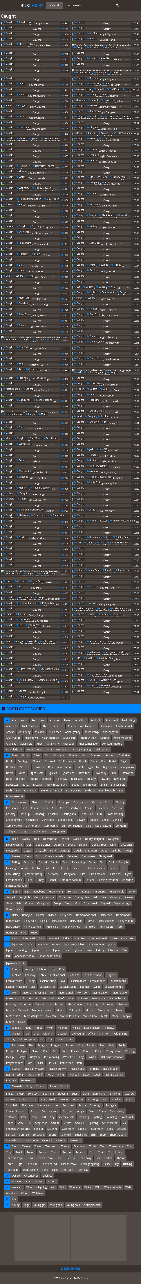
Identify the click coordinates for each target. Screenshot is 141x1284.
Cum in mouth (39, 808)
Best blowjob (107, 790)
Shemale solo (66, 1117)
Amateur (54, 720)
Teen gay (82, 1169)
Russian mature (34, 1068)
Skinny (64, 1086)
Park (91, 394)
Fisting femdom (108, 880)
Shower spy (24, 231)
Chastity (53, 814)
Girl (95, 897)
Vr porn (52, 1181)
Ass (43, 720)
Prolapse (22, 1051)
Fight (128, 874)
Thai (129, 1146)
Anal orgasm (110, 732)
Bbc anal (24, 767)
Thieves (93, 149)
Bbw (14, 755)
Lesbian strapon (92, 975)
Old (78, 657)
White (87, 1187)
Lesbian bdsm (78, 981)
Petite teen (66, 1063)
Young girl (39, 1205)
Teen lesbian (115, 1152)
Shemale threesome (18, 1128)
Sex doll (38, 1128)
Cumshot (117, 808)
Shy (20, 625)
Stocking (23, 537)
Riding (60, 1074)
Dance (77, 839)
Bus (7, 275)
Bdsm (79, 133)
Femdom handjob (71, 880)
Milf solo (83, 998)
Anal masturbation (58, 749)
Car (78, 286)
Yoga (27, 1205)
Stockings (93, 1099)
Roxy (86, 1074)
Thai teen (67, 1169)
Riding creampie (114, 1074)
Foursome (52, 874)
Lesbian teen (97, 981)
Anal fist (59, 726)
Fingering (127, 880)
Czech (63, 808)
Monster (23, 487)
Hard (23, 932)
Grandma (100, 891)
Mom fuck (23, 297)
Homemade (123, 915)
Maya (126, 1016)
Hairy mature (126, 921)
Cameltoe (32, 819)
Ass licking (24, 732)
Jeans (21, 116)
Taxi (30, 1158)
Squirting (93, 1123)
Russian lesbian (15, 1074)
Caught (9, 22)
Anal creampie (30, 726)
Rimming (94, 1068)
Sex (29, 1123)
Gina (103, 897)
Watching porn (108, 679)
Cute (100, 814)
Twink (19, 1152)
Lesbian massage (16, 986)
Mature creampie (98, 465)
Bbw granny (127, 767)
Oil (42, 1039)
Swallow (129, 1093)
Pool (64, 1051)
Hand (92, 38)
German (72, 891)
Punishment (24, 242)
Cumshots (48, 819)
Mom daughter (33, 1016)
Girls (18, 903)
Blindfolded (90, 784)
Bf (105, 421)
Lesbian (9, 493)
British (113, 761)
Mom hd (93, 105)
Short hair (12, 1105)
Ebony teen (88, 856)
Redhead (94, 83)
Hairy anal (66, 915)
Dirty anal (126, 844)
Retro (50, 1074)
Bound (34, 778)
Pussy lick (34, 1057)
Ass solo (40, 732)
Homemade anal (86, 915)
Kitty (52, 969)
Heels (43, 921)
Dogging (59, 844)
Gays (9, 903)
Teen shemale (45, 1158)
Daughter (113, 839)
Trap (9, 1152)
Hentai (9, 690)
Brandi (127, 116)
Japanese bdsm (62, 950)
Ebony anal (105, 856)
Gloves (29, 903)
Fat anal (90, 880)
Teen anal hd (49, 1164)
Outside (93, 270)
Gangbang (39, 891)
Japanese (17, 944)
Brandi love (95, 116)
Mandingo (93, 1004)
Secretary (23, 325)
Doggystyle (12, 850)
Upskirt (16, 1175)
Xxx (14, 1199)
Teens (55, 1152)
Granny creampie (44, 897)
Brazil (58, 790)
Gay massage (122, 903)
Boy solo (94, 78)
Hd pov (117, 264)
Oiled (70, 1039)
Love (63, 981)
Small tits (78, 1099)
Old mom (114, 89)
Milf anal (23, 1010)
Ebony (28, 856)
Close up (24, 814)
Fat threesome (97, 868)
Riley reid (94, 127)
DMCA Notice (81, 1278)
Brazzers (39, 767)
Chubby (119, 802)
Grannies (94, 154)
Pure (91, 586)
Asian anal (112, 720)
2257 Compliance (62, 1278)
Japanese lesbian (74, 944)
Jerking (100, 950)
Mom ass (54, 339)
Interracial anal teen (122, 938)
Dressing (105, 685)
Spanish (82, 1128)
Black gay (61, 778)
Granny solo (117, 891)
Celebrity (102, 808)
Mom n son (110, 47)
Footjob (123, 862)
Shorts (67, 1123)
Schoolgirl (96, 1105)
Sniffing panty (122, 537)
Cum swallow (14, 825)
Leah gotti (94, 242)
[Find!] (116, 5)
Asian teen (55, 732)
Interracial (29, 938)
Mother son (13, 1016)
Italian (66, 938)
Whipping (41, 1187)
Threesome (116, 1146)
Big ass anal (68, 773)
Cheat (105, 819)
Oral (50, 1039)
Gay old (105, 903)
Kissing (29, 969)
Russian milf (35, 1074)
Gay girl (10, 897)
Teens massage (43, 399)
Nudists (22, 94)
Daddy (26, 839)
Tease (107, 1164)
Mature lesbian (26, 44)
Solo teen (33, 1093)
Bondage (22, 761)
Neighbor (62, 1027)
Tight (55, 1169)
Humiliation (106, 926)
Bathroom (127, 773)
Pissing (70, 1045)
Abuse (22, 138)
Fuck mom (51, 438)
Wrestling (11, 1193)
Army (107, 182)
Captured (33, 369)
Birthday (90, 790)
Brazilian (38, 784)
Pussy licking (113, 1051)
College (10, 831)
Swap (92, 1111)
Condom (120, 825)
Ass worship (91, 732)
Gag (19, 909)
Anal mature (13, 737)
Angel (40, 743)
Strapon (41, 1086)
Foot (111, 862)
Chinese (36, 802)
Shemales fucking (47, 679)
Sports (52, 1134)
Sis (20, 264)
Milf (52, 992)
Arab (34, 720)
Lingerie (111, 975)
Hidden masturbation (29, 198)
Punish (92, 292)
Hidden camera (13, 414)
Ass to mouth (88, 726)
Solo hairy (69, 1105)
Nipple (76, 1027)
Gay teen (116, 614)
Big (103, 761)
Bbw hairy (100, 773)
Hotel (120, 926)
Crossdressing (115, 814)
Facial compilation (17, 885)
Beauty (91, 778)
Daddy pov (24, 399)
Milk (22, 998)
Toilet (92, 1146)
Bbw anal (58, 755)
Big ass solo (118, 784)
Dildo (15, 839)
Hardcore (89, 926)
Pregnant (56, 1045)
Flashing (11, 868)
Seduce (93, 160)
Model (115, 1016)
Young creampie (42, 487)
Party (79, 297)
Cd (91, 814)
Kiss (61, 969)
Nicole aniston (92, 1027)
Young (79, 215)
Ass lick (72, 726)
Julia (124, 950)
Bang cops (95, 111)
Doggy (27, 850)
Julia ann (23, 377)
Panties (91, 1045)
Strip (34, 1099)
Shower (9, 204)
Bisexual (50, 761)
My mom (93, 33)
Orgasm (16, 1033)
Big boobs (93, 767)
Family (8, 105)
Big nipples (109, 767)
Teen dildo (12, 1169)
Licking (30, 981)
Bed (121, 790)
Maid (43, 414)
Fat (55, 868)
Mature (26, 992)
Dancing (65, 850)
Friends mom (40, 515)
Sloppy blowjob (42, 187)
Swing (92, 264)
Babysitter (24, 165)
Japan (30, 944)
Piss (31, 1045)
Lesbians (74, 975)
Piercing (130, 1051)
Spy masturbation (122, 133)
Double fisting (14, 844)
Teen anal (79, 1146)
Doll (29, 844)
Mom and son (12, 573)
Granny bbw (82, 897)
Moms (92, 138)
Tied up (70, 1158)
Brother (104, 416)
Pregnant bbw (14, 1063)
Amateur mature (112, 743)
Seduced (47, 1140)
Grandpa (86, 891)
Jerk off (102, 449)
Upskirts (47, 1175)
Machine (122, 1004)
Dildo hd (116, 850)
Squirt (75, 1093)
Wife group (48, 641)
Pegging (42, 1045)
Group (57, 903)
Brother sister (83, 72)
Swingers (111, 1105)
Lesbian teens (117, 981)
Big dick (52, 773)
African (10, 732)
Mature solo (119, 992)
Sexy (20, 1123)
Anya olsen (24, 314)
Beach (83, 761)
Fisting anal (69, 874)
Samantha (75, 1140)
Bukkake (124, 755)
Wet (53, 1187)
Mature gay (48, 603)
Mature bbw (90, 1016)
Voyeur (9, 226)
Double (83, 844)
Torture (67, 1152)
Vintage (16, 1181)
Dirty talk (40, 850)
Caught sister (25, 22)
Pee (102, 1045)
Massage (40, 992)
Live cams (23, 127)
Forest (65, 868)
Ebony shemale (54, 856)
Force (92, 862)
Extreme (72, 856)
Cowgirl (81, 819)
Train (101, 1152)
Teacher (80, 1152)
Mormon (25, 1004)
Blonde (36, 761)
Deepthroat (50, 839)
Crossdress (12, 808)
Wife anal (74, 1187)
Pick (112, 286)
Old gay (10, 1039)
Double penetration (85, 850)
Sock (103, 614)
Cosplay (10, 814)
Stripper (41, 597)
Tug (20, 363)
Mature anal (65, 992)
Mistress (11, 998)
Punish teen (95, 383)
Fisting (16, 862)
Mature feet (105, 1010)
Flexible (36, 868)
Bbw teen (85, 773)
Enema (16, 856)
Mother (33, 998)
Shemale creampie (74, 1111)
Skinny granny (50, 1111)
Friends (33, 641)
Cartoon (76, 808)
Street (101, 286)
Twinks (26, 1146)
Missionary (98, 998)
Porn (29, 1063)
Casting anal (69, 814)
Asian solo (26, 743)
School (23, 1099)
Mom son (82, 992)
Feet (65, 862)
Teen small (95, 399)
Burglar (123, 292)
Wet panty (23, 187)
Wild (97, 1187)
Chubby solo (25, 471)
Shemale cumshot (48, 1105)
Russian (16, 1068)
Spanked (116, 1099)
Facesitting (78, 862)
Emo (38, 856)
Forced (43, 862)
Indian (15, 938)
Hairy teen (106, 915)
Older (60, 1039)
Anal (14, 720)
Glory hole (65, 897)
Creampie (64, 802)
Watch (21, 176)
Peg (81, 1057)
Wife (7, 641)
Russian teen (110, 1068)
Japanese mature (25, 956)
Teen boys (130, 89)
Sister (79, 570)
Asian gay (106, 726)
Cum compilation (72, 825)
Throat (121, 1158)
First (123, 868)
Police (40, 1063)
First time (78, 868)
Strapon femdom (16, 1111)
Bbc (47, 755)
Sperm (34, 1111)
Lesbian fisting (47, 981)
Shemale (17, 1086)
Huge (33, 932)
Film (82, 874)
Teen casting (30, 1169)
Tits (97, 1158)
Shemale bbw (25, 679)
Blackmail (101, 72)
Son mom (94, 47)
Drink (105, 94)
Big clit (125, 761)
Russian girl (27, 1080)
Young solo (73, 1205)
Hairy (15, 915)
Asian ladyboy (14, 749)
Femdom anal (14, 880)
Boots (9, 761)
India (42, 938)
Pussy (9, 1051)
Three (9, 1164)
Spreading (39, 1134)
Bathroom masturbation (31, 509)
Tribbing (127, 1164)
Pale (54, 1051)
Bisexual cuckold (27, 603)
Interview (79, 938)
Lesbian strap (47, 986)
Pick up (52, 1063)
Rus (32, 5)
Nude (28, 1027)
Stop (30, 275)
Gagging (115, 897)
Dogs (104, 850)
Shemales (27, 1105)
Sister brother (110, 1123)
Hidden (80, 388)
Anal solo (96, 720)
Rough (97, 1074)
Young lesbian (92, 1205)
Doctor (65, 839)
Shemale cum (118, 1134)
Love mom (112, 116)
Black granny (73, 790)
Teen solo (51, 1146)
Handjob (27, 915)
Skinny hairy (117, 1111)
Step (107, 537)
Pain (45, 1051)
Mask (104, 1016)
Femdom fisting (33, 874)
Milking (59, 1004)
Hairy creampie (32, 926)
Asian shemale (50, 737)
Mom (8, 438)
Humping (23, 253)
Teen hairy (85, 1158)
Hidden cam (13, 921)
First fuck (23, 347)
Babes (75, 784)
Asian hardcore (51, 138)
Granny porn (119, 176)
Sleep (20, 1093)
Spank (129, 1099)
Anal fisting (128, 720)
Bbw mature (64, 767)
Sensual (10, 1134)
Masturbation (12, 388)
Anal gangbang (82, 749)
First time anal (97, 874)
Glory (68, 903)
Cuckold (9, 498)
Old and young (47, 573)
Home (92, 193)
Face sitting (13, 874)
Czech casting (103, 825)
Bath (9, 790)
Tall (20, 369)
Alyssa (92, 603)
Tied (102, 1146)
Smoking (115, 1093)
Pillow (37, 253)
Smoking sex (38, 226)
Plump (35, 1051)
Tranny (65, 1146)
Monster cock (43, 1004)
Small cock (127, 1117)
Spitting (97, 1117)
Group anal (90, 903)
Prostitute (69, 1057)
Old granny (120, 1033)
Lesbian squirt (67, 986)
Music (119, 1010)
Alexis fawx (31, 737)
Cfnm (108, 802)
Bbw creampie (14, 796)
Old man (48, 1033)
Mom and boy (83, 89)
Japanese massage (48, 944)
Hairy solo (30, 921)
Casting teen (57, 831)
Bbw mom (94, 537)
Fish (20, 427)
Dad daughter (119, 608)
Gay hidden (52, 198)
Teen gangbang (90, 1164)
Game (9, 909)
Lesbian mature (114, 986)
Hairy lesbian (58, 921)
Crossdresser (20, 802)
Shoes (9, 1123)
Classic (23, 831)
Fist (47, 868)
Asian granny (72, 732)
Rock (21, 460)
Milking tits (75, 1010)
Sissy (29, 1086)
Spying (104, 133)
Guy (77, 903)
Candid (117, 819)
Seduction (32, 1140)
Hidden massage (98, 520)
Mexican (51, 1016)
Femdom (29, 862)
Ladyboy (30, 975)
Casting (96, 802)
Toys (45, 1169)
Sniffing (93, 226)
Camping (94, 182)
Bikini (104, 784)
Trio (91, 1152)
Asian (24, 720)
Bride (113, 773)
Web (128, 1187)
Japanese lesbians (49, 956)
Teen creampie (15, 1158)
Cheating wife (96, 341)
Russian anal (77, 1068)
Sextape (93, 454)
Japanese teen (40, 950)
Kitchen (41, 969)
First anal (115, 874)
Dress (92, 685)
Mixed (21, 1022)
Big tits (25, 755)
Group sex (43, 903)
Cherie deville (96, 410)
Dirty (53, 850)
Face (29, 880)
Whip (62, 1187)
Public (122, 1045)
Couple (22, 696)
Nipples (16, 1027)
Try (117, 1164)
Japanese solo (83, 950)
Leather (84, 986)
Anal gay (11, 743)
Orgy (36, 1033)
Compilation (81, 802)
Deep (128, 850)
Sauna (82, 1105)
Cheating (94, 336)
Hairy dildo (109, 100)
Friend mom (58, 515)
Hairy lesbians (106, 921)
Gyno (132, 891)
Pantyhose (18, 1045)
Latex (42, 975)
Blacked (47, 778)
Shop (103, 1134)
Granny (16, 891)
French (24, 868)
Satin (106, 83)
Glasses (128, 897)
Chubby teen (105, 657)
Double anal (42, 844)
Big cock (21, 778)
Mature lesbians (69, 1016)
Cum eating (24, 303)
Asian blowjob (34, 749)
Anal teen (80, 720)
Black (94, 761)
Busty (25, 784)
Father (113, 868)
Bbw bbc (105, 778)
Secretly (60, 1140)
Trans (37, 1146)
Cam (105, 388)
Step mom (94, 204)
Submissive (24, 443)
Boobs (21, 773)
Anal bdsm (69, 737)
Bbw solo (96, 755)
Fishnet (52, 880)
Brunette (46, 790)
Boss (9, 778)
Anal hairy (106, 58)
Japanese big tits (16, 963)
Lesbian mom (14, 981)
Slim (93, 1134)
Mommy (93, 471)
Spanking (48, 1093)
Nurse (38, 1027)
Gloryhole (24, 897)
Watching (37, 1193)
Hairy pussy (13, 926)
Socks (92, 614)
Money (60, 1010)
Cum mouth (33, 825)
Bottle (9, 773)
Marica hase (25, 597)
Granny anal (56, 891)
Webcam (17, 1187)
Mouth (10, 1022)
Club (88, 825)
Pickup (10, 1057)
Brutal (79, 767)
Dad (78, 372)
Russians (11, 1080)
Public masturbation (111, 1057)
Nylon (49, 1027)
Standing (84, 1117)
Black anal (106, 215)
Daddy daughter (95, 372)
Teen (15, 1146)
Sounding (111, 1117)
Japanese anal (96, 944)
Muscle (89, 1010)
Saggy (9, 1093)
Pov (80, 1045)
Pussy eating (51, 1057)
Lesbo (97, 986)
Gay (26, 891)
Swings (104, 264)
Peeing (92, 94)
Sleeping (63, 1093)
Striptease (41, 1123)
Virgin (28, 1181)
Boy (50, 767)
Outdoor (62, 1033)
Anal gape (69, 743)
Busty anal (30, 790)
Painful (92, 1057)
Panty (21, 1057)
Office (21, 83)
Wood (24, 1193)
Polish (98, 1051)
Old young (78, 1033)
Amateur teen (88, 737)
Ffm (102, 862)
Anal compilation (88, 743)
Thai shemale (69, 1164)
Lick (33, 986)
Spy (43, 1099)
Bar (18, 790)
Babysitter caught (44, 165)
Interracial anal (98, 938)
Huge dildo (52, 926)
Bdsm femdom (26, 668)
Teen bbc (31, 1164)
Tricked (108, 1158)
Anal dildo (12, 726)
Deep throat (99, 844)
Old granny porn (98, 176)
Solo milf (65, 1134)
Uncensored (31, 1175)
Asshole (104, 737)
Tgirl (19, 1164)
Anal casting (102, 749)
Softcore (11, 1117)
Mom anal (10, 339)
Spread (55, 1123)
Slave (86, 1093)
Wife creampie (112, 1187)
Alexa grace (39, 377)
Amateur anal (124, 726)
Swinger (64, 1099)
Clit (25, 808)
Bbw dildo (120, 778)
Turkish (43, 1152)
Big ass (110, 755)
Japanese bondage (17, 950)
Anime (67, 720)
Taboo (31, 1152)
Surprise (24, 1134)
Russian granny (57, 1068)
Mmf (61, 998)
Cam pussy (95, 314)
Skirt (43, 1117)
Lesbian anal (57, 975)
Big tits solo (36, 773)
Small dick (81, 1134)
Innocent (54, 938)
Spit (105, 1099)
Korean (16, 969)
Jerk (91, 449)
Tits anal (122, 215)
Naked (104, 138)
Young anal (56, 1205)
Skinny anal (93, 570)
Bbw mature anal (57, 784)
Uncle (92, 58)
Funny (40, 880)
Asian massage (122, 737)
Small (79, 416)
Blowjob (80, 100)
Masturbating (75, 1004)
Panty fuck (94, 482)
